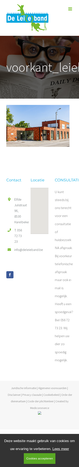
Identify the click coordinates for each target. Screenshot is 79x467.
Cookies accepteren (39, 458)
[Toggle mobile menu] (70, 9)
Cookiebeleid (51, 395)
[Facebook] (9, 274)
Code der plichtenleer (41, 401)
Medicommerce (39, 408)
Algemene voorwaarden (52, 388)
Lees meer (60, 449)
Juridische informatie (23, 388)
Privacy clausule (32, 395)
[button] (39, 208)
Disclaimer (14, 395)
